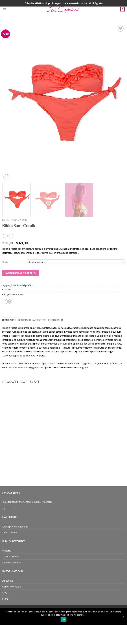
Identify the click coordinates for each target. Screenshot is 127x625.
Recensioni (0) (55, 320)
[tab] (9, 320)
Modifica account (11, 562)
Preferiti (6, 550)
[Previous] (8, 102)
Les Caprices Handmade (15, 526)
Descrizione (9, 320)
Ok (63, 619)
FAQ (4, 592)
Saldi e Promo (19, 220)
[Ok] (123, 616)
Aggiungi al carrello (20, 273)
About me (7, 580)
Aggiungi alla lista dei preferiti (18, 285)
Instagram (82, 367)
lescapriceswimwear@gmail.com (26, 367)
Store (5, 598)
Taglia (5, 262)
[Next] (118, 102)
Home (5, 220)
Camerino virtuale (11, 586)
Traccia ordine (10, 556)
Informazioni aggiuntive (32, 320)
